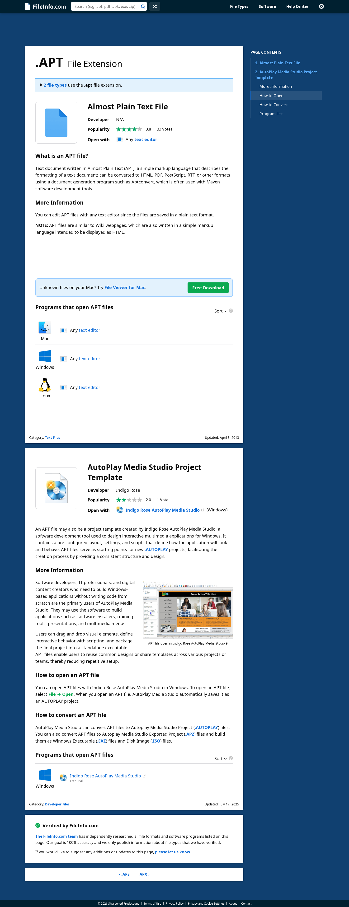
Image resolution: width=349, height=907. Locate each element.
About (233, 904)
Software (267, 6)
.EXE (101, 741)
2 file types (55, 85)
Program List (271, 113)
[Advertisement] (174, 29)
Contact (246, 904)
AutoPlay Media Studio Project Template (286, 74)
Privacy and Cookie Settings (206, 904)
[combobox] (109, 6)
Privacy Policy (175, 904)
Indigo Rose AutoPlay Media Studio (163, 510)
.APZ (189, 734)
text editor (145, 139)
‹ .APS (124, 874)
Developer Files (57, 804)
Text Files (52, 437)
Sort (218, 311)
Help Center (297, 6)
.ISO (156, 741)
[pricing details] (230, 310)
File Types (239, 6)
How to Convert (273, 104)
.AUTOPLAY (156, 549)
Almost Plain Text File (277, 62)
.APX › (144, 874)
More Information (275, 86)
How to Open (271, 95)
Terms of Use (152, 904)
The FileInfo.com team (56, 836)
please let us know (172, 852)
